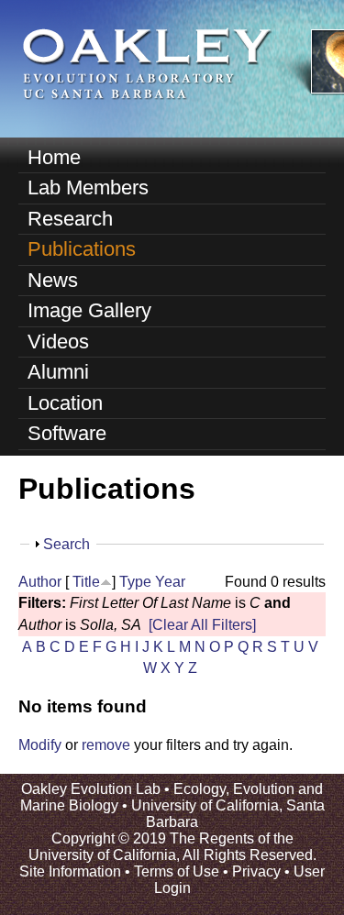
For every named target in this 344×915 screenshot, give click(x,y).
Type (135, 582)
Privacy (256, 871)
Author (39, 582)
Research (70, 218)
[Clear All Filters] (202, 625)
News (53, 280)
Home (54, 157)
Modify (39, 745)
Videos (58, 341)
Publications (82, 248)
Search (66, 544)
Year (170, 582)
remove (106, 745)
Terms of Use (176, 871)
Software (67, 433)
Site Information (70, 871)
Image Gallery (89, 310)
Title (86, 582)
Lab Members (88, 187)
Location (65, 402)
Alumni (58, 371)
